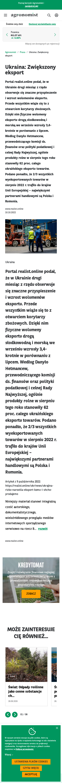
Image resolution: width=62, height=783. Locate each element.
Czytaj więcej (31, 768)
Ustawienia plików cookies (31, 762)
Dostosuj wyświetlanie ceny (42, 24)
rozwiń (43, 528)
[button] (5, 15)
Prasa (22, 52)
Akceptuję (31, 774)
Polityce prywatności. (25, 749)
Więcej (8, 755)
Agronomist (10, 52)
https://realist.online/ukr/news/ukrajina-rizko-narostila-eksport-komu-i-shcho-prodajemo (29, 490)
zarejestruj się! (31, 6)
